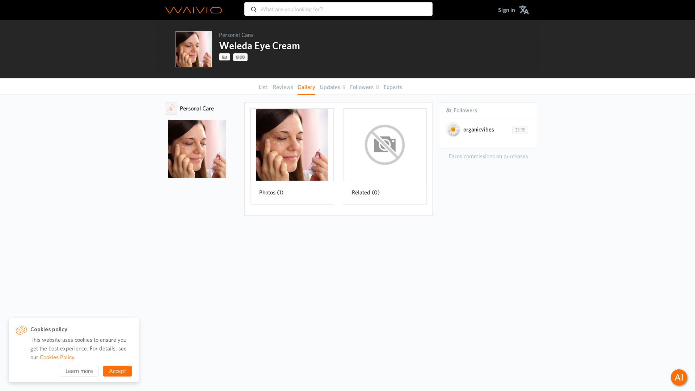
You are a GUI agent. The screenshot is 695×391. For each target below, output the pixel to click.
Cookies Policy (57, 357)
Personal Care (236, 35)
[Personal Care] (171, 108)
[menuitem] (506, 10)
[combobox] (338, 6)
